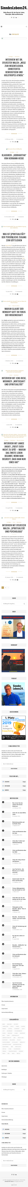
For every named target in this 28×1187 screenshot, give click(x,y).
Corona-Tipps (5, 1026)
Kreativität (22, 1033)
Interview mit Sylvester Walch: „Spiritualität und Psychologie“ (14, 528)
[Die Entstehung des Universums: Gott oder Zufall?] (6, 966)
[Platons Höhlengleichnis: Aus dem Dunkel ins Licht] (6, 890)
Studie (9, 1049)
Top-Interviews (17, 1049)
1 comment (21, 216)
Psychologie (15, 1042)
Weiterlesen (14, 133)
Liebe (14, 1037)
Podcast (19, 1040)
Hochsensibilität (18, 1031)
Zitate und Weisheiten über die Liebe (19, 832)
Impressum (5, 1008)
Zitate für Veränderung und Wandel (19, 927)
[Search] (26, 26)
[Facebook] (11, 17)
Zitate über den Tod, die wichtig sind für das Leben (19, 898)
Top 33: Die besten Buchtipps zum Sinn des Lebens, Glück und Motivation (18, 985)
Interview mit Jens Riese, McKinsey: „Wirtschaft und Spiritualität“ (14, 381)
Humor (4, 1033)
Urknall (4, 1051)
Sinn (12, 1046)
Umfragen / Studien (7, 1073)
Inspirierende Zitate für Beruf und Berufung (18, 879)
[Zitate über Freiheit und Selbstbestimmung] (6, 843)
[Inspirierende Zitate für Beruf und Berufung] (6, 881)
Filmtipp (23, 1026)
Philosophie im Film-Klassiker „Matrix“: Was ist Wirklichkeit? (19, 908)
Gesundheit (16, 1028)
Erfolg (12, 1026)
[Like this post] (10, 141)
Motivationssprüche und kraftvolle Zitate (18, 823)
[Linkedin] (16, 17)
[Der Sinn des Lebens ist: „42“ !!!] (6, 938)
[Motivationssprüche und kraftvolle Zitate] (6, 824)
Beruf (3, 1024)
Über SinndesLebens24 (8, 1001)
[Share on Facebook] (12, 141)
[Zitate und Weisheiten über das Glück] (6, 852)
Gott (23, 258)
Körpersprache (15, 1035)
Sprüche (4, 1049)
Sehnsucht (22, 1042)
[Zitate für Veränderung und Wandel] (6, 928)
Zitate (13, 1053)
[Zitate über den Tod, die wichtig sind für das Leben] (6, 900)
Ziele (8, 1053)
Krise (3, 1035)
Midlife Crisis (21, 1037)
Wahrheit (21, 1051)
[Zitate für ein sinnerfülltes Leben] (6, 815)
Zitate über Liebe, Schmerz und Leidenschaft (19, 974)
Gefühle (10, 1028)
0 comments (19, 139)
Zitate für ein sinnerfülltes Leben (19, 813)
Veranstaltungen (12, 1051)
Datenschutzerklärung (7, 1012)
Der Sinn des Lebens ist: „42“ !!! (18, 936)
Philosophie (12, 1040)
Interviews (4, 1066)
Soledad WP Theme (9, 1181)
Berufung (9, 1024)
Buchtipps (4, 1069)
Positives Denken (6, 1042)
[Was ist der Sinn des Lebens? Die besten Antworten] (6, 805)
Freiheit (4, 1028)
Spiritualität (8, 245)
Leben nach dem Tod (6, 1037)
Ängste (18, 1053)
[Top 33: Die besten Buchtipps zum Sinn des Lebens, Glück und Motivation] (6, 985)
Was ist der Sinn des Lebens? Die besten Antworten (17, 804)
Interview (10, 1033)
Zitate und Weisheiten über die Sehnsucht (19, 955)
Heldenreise (9, 1031)
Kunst (8, 1035)
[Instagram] (13, 17)
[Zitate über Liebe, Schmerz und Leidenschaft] (6, 976)
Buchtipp (16, 1024)
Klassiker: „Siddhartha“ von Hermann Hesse (14, 156)
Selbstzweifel (5, 1046)
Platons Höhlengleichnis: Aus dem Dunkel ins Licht (18, 889)
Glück (23, 1028)
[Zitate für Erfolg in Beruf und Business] (6, 862)
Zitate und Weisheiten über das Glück (19, 851)
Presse (3, 1005)
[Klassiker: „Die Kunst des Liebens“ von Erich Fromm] (6, 919)
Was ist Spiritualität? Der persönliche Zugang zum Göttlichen (14, 237)
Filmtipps (4, 1077)
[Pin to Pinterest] (15, 141)
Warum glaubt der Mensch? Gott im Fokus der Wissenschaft (14, 312)
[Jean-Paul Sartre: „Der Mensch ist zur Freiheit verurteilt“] (6, 871)
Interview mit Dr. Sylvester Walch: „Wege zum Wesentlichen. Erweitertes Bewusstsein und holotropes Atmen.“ (14, 67)
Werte (3, 1053)
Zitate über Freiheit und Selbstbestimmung (18, 841)
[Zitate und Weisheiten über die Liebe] (6, 834)
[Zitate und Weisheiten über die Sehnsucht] (6, 957)
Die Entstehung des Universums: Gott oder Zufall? (18, 965)
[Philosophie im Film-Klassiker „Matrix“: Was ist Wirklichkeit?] (6, 909)
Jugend (16, 1033)
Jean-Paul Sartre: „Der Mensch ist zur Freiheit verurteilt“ (18, 870)
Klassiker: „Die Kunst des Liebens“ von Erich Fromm (19, 917)
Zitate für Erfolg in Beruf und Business (18, 860)
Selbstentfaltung (17, 1044)
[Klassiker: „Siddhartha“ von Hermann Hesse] (6, 947)
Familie (17, 1026)
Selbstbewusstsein (6, 1044)
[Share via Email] (17, 141)
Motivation (4, 1040)
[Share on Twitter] (14, 141)
